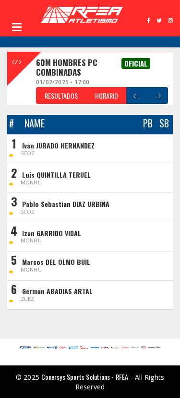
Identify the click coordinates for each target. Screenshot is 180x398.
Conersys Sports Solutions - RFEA (84, 377)
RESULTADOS (61, 96)
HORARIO (106, 96)
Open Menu (16, 26)
